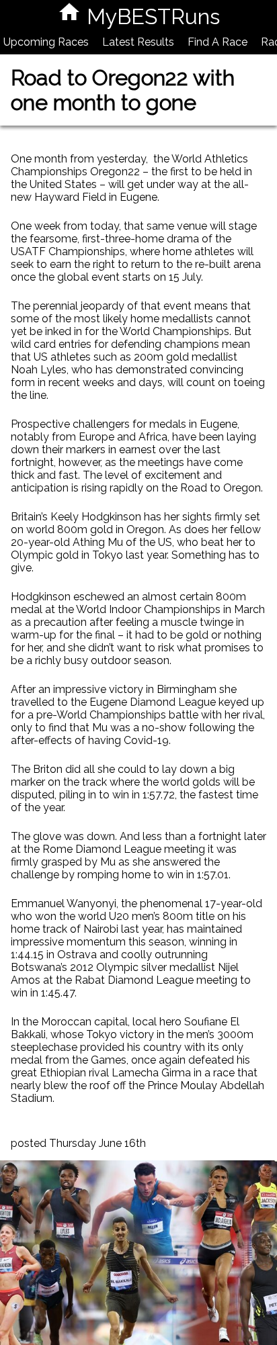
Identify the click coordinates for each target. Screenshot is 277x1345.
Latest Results (138, 42)
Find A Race (217, 42)
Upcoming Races (46, 42)
